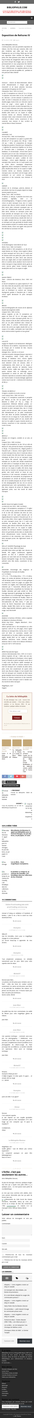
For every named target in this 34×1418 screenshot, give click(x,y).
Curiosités (5, 1391)
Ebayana (4, 1387)
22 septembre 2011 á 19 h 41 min (17, 930)
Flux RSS (13, 1409)
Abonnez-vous (25, 1341)
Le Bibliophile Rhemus (17, 1140)
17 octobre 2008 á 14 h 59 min (17, 1067)
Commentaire (6, 1224)
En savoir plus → (6, 1363)
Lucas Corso (5, 1371)
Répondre (18, 921)
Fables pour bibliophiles (9, 1377)
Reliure (4, 1383)
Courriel (4, 1243)
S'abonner (17, 718)
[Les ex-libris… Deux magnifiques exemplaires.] (5, 864)
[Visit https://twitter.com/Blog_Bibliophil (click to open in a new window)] (18, 2)
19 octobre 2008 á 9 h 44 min (17, 1007)
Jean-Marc (17, 1005)
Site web (4, 1249)
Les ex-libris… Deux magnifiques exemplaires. (20, 863)
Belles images (11, 782)
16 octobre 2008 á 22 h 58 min (17, 1109)
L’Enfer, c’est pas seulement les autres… (15, 1173)
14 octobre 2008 (7, 40)
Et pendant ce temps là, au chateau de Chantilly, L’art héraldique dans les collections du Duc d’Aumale (21, 874)
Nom (3, 1238)
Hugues (17, 40)
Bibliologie (5, 1385)
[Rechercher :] (17, 22)
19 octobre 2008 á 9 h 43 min (17, 1032)
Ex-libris (4, 1389)
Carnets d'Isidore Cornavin (9, 1375)
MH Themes (18, 1416)
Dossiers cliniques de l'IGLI (9, 1369)
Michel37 (17, 974)
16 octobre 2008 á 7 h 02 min (17, 1142)
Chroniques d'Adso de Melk (10, 1373)
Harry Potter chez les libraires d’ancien (15, 1306)
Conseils (4, 1395)
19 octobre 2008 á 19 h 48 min (17, 976)
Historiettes (5, 1393)
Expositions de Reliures (11, 786)
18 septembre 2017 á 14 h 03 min (17, 909)
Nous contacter (6, 1409)
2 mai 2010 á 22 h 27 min (17, 955)
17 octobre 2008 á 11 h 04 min (17, 1093)
